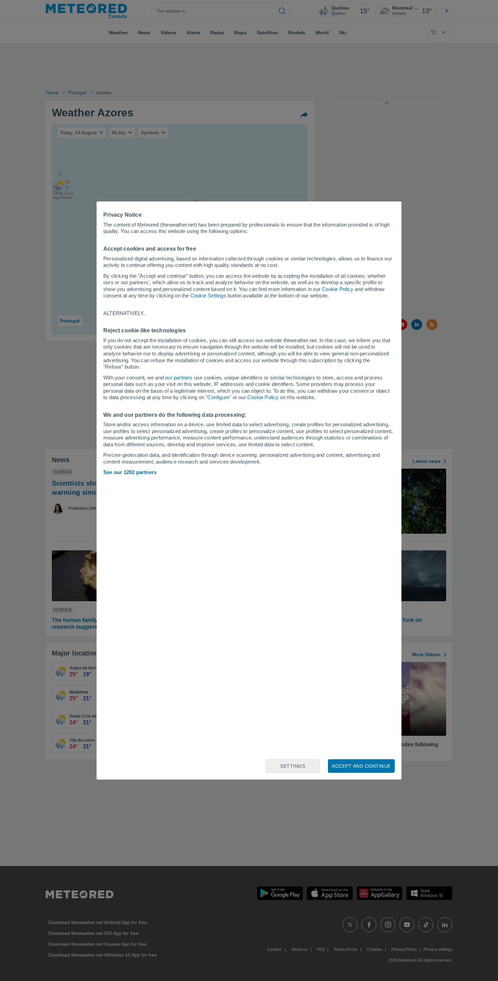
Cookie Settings (208, 295)
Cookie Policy (337, 289)
